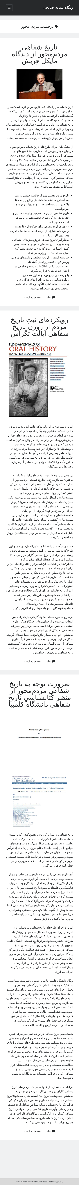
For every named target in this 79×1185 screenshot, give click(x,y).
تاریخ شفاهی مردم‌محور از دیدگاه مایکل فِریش (39, 54)
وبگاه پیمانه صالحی (58, 8)
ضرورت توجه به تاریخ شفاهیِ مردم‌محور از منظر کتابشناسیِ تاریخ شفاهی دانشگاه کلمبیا (39, 695)
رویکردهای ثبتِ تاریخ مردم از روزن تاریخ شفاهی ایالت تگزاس (39, 327)
